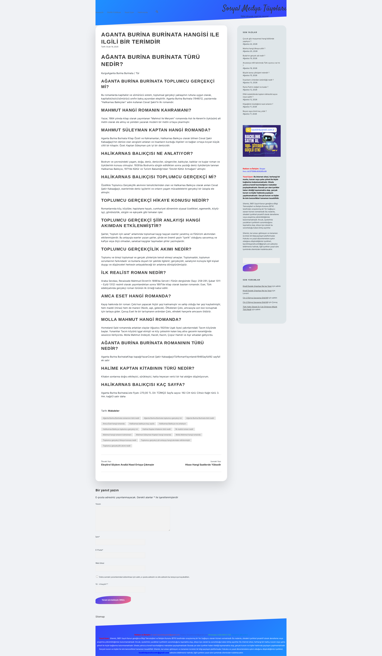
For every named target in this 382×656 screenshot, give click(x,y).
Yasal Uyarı (129, 12)
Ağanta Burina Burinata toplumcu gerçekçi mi (163, 418)
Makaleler (114, 410)
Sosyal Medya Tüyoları (254, 8)
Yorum (98, 504)
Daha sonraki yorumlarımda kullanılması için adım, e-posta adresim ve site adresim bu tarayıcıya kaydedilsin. (144, 577)
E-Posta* (99, 550)
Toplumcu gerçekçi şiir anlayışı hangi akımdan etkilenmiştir (165, 440)
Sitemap (100, 616)
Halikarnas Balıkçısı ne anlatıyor (172, 424)
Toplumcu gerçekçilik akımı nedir (116, 446)
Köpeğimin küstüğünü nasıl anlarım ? (258, 104)
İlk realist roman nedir (184, 429)
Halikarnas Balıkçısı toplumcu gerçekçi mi (120, 429)
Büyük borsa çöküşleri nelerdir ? (256, 73)
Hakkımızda (143, 12)
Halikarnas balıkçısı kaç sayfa (141, 424)
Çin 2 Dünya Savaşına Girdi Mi (255, 298)
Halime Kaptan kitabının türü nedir (157, 429)
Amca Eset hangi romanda (114, 424)
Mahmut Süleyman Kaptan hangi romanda (153, 435)
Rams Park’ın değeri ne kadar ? (255, 87)
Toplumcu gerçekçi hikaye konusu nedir (119, 440)
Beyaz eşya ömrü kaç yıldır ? (255, 111)
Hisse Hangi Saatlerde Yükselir (203, 464)
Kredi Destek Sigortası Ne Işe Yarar (257, 286)
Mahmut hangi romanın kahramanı (117, 435)
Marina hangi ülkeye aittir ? (254, 48)
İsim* (98, 537)
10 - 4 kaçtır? (102, 584)
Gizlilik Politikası (114, 12)
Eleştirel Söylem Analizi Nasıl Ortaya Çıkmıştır (127, 464)
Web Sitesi (100, 563)
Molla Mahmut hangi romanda (188, 435)
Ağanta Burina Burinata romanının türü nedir (121, 418)
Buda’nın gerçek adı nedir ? (254, 55)
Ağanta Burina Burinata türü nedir (200, 418)
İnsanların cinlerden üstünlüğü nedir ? (258, 80)
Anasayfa (99, 12)
